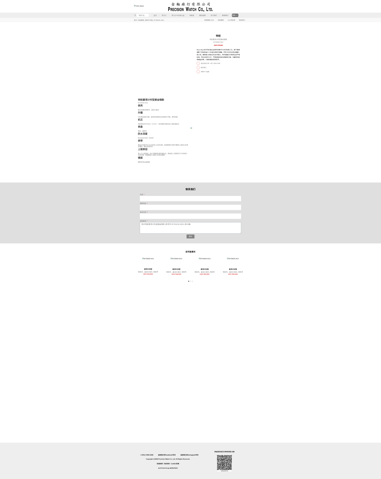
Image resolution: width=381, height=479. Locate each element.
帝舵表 (191, 15)
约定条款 (167, 464)
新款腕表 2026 (209, 20)
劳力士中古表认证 (178, 15)
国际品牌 (202, 15)
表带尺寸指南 (205, 72)
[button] (188, 281)
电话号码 (143, 212)
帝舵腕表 (141, 20)
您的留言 (143, 221)
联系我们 (203, 67)
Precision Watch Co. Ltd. (166, 459)
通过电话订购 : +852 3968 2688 (210, 63)
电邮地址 (143, 203)
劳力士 (164, 15)
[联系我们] (198, 67)
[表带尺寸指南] (198, 71)
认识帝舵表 (231, 20)
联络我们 (225, 15)
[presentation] (137, 286)
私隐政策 (160, 464)
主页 (155, 15)
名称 (141, 194)
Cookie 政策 (175, 464)
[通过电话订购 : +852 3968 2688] (198, 63)
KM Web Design (165, 468)
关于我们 (214, 15)
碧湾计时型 (149, 20)
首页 (135, 20)
